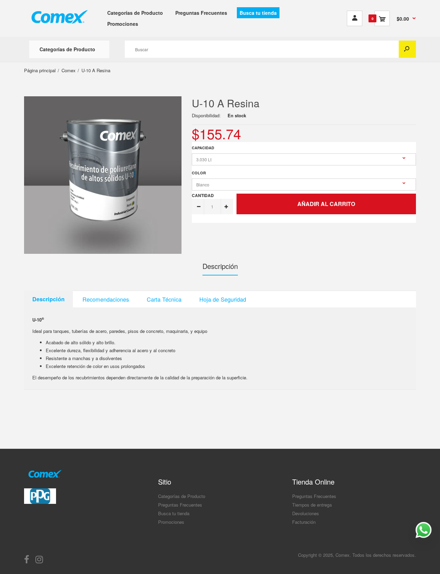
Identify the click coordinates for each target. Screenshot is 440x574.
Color (199, 172)
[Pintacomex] (59, 27)
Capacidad (203, 147)
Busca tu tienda (173, 513)
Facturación (304, 522)
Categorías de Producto (181, 496)
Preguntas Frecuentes (180, 504)
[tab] (48, 299)
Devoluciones (305, 513)
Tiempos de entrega (312, 504)
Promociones (171, 522)
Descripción (220, 266)
